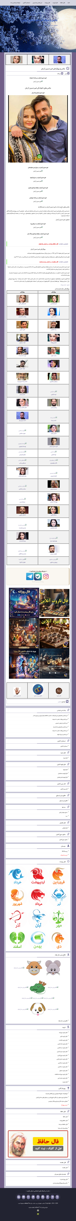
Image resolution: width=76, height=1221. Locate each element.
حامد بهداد (53, 420)
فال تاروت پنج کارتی (62, 1055)
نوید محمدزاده (22, 355)
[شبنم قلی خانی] (16, 60)
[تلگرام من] (52, 1197)
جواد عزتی (22, 368)
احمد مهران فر (22, 420)
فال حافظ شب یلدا (63, 1124)
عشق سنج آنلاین (63, 839)
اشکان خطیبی (22, 515)
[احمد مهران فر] (59, 60)
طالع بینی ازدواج (63, 800)
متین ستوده (54, 368)
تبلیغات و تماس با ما (15, 2)
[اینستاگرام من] (43, 1197)
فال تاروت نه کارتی (62, 1063)
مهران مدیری (54, 489)
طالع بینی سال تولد (62, 1020)
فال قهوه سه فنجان (62, 773)
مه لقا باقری (53, 515)
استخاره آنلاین (26, 2)
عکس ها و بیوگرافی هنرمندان (60, 1183)
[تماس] (38, 1197)
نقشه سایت (31, 1207)
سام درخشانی (22, 489)
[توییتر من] (33, 1197)
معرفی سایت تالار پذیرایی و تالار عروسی (57, 1101)
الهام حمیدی (54, 476)
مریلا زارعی (22, 502)
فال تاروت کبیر (63, 1036)
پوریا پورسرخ (53, 540)
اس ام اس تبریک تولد (62, 734)
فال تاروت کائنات (63, 1040)
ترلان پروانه (53, 342)
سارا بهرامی (22, 394)
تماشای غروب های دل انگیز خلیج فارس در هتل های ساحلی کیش (51, 1097)
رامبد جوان (53, 355)
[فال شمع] (24, 633)
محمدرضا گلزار (22, 553)
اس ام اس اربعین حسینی (61, 723)
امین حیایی (22, 329)
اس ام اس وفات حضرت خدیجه (59, 719)
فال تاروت (55, 2)
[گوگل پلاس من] (28, 1197)
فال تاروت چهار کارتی (62, 1051)
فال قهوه (65, 769)
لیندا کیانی (53, 394)
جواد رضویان (22, 342)
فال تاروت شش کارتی (62, 1059)
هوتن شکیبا (22, 562)
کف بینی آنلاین (63, 788)
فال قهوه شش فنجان (62, 777)
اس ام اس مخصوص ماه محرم (60, 726)
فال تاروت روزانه (63, 1032)
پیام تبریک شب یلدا (62, 1128)
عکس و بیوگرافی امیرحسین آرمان (39, 20)
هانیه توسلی (22, 454)
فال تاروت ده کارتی (62, 1066)
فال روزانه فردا (63, 1179)
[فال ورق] (24, 664)
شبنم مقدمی (54, 303)
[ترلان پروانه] (38, 60)
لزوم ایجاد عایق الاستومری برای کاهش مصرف (56, 1093)
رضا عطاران (53, 329)
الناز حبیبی (53, 316)
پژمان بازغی (54, 407)
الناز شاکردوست (22, 407)
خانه (69, 2)
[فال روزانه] (24, 603)
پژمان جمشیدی (22, 316)
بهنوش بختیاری (53, 381)
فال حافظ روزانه (63, 1120)
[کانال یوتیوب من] (23, 1197)
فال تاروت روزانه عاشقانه (61, 1074)
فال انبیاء (65, 757)
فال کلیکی (64, 827)
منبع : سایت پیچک (65, 284)
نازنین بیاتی (53, 433)
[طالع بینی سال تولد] (38, 989)
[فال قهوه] (54, 633)
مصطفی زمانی (22, 463)
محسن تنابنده (22, 528)
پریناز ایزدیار (22, 540)
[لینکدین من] (19, 1197)
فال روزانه (47, 2)
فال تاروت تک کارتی (62, 1044)
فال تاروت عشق (63, 1070)
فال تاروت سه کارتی (62, 1047)
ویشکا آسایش (53, 502)
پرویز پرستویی (53, 562)
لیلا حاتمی (53, 454)
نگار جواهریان (53, 463)
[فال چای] (54, 664)
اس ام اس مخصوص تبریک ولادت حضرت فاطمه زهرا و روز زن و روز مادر (50, 715)
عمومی (59, 701)
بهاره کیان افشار (22, 476)
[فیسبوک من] (47, 1197)
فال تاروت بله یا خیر (62, 1078)
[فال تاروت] (54, 603)
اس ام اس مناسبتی (37, 2)
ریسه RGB (64, 851)
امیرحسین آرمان (54, 446)
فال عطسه (64, 1167)
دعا (66, 816)
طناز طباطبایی (53, 528)
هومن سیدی (54, 553)
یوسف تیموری (22, 446)
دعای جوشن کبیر (63, 812)
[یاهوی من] (57, 1197)
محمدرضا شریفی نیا (22, 381)
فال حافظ (62, 2)
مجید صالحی (22, 433)
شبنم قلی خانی (22, 303)
